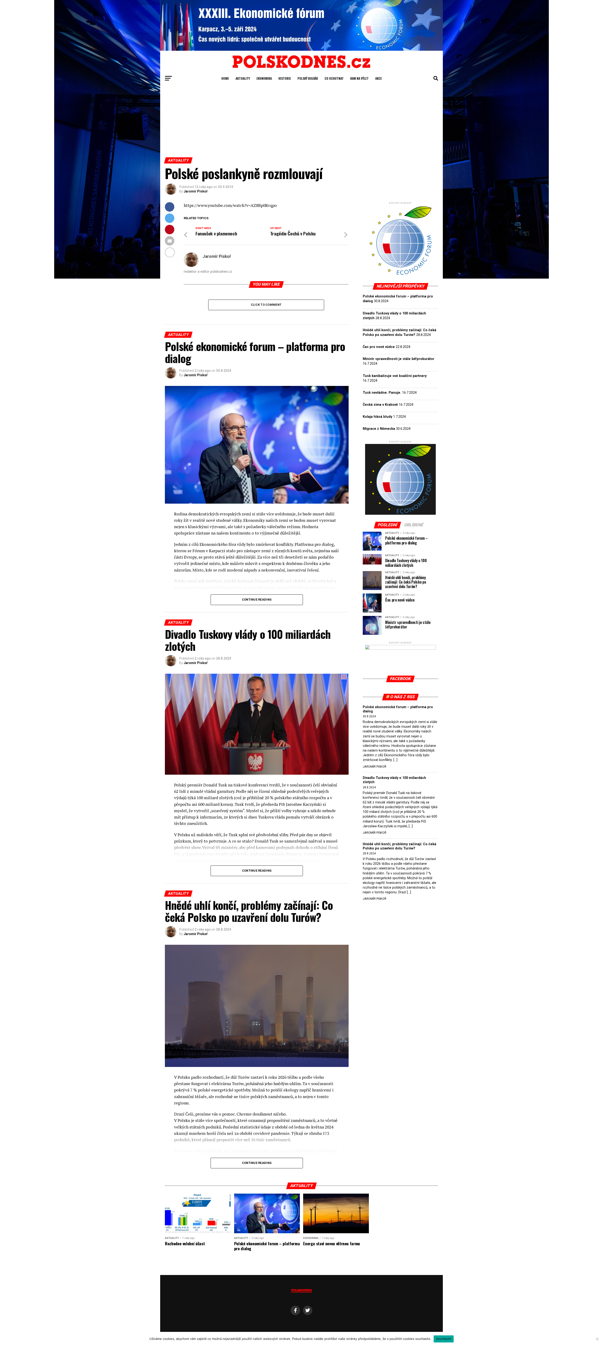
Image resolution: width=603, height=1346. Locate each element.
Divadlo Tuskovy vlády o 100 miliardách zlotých (394, 780)
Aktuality (243, 78)
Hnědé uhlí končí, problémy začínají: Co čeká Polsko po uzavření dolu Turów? (399, 846)
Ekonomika (264, 78)
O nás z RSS (403, 696)
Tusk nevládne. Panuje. (382, 393)
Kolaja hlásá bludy (377, 417)
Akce (378, 78)
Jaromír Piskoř (196, 191)
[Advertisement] (301, 122)
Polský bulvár (307, 78)
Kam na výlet (359, 78)
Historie (284, 78)
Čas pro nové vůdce (379, 347)
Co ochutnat (334, 78)
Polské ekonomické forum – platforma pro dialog (398, 709)
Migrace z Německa (379, 429)
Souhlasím (443, 1339)
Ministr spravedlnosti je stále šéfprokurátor (398, 359)
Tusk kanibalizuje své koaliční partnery (395, 376)
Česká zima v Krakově (380, 405)
